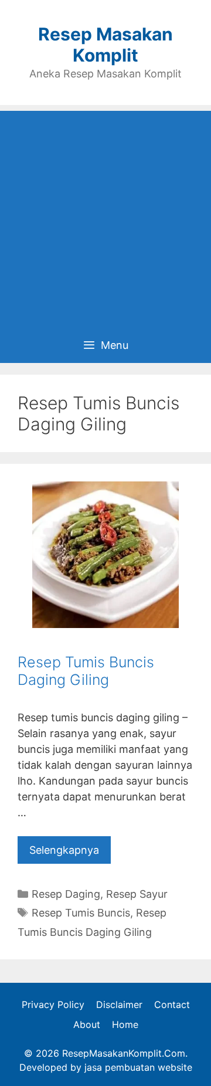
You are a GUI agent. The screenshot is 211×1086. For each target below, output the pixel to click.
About (86, 1024)
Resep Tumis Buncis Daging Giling (86, 670)
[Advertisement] (105, 216)
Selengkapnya (64, 850)
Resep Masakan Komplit (105, 44)
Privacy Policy (53, 1004)
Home (125, 1024)
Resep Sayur (137, 894)
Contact (172, 1004)
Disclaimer (119, 1004)
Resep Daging (66, 894)
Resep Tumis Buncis (81, 913)
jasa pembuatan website (138, 1067)
